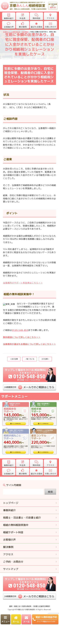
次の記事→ (45, 359)
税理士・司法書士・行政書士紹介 (22, 517)
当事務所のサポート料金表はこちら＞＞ (23, 282)
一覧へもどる (29, 359)
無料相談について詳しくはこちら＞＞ (21, 337)
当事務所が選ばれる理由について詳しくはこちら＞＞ (29, 344)
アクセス (8, 554)
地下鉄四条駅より (53, 5)
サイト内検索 (13, 485)
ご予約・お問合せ (13, 561)
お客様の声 (9, 539)
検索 (50, 492)
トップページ (10, 503)
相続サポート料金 (13, 532)
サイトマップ (10, 569)
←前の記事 (14, 359)
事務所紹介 (9, 510)
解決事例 (8, 547)
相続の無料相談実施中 (15, 525)
